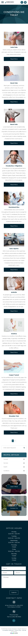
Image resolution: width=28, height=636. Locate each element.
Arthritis (14, 292)
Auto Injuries (14, 248)
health (5, 467)
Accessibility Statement (8, 630)
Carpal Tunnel (14, 375)
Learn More (14, 486)
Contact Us (14, 508)
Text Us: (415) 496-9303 (14, 617)
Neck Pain (14, 83)
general (6, 459)
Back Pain (14, 124)
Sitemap (24, 630)
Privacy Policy (18, 630)
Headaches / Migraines (14, 166)
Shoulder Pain (14, 416)
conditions (6, 470)
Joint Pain (14, 47)
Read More (14, 59)
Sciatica (14, 333)
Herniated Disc (14, 207)
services (6, 463)
